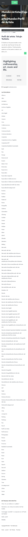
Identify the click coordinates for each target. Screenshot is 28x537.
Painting (3, 417)
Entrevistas (4, 167)
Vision (3, 491)
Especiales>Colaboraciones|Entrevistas (12, 182)
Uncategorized (5, 485)
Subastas (4, 479)
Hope (3, 229)
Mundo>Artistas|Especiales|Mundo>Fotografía (13, 338)
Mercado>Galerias (6, 270)
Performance (5, 432)
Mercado (4, 247)
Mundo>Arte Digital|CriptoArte (9, 311)
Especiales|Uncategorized (8, 188)
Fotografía (4, 205)
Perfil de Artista (5, 429)
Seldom (3, 470)
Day (3, 152)
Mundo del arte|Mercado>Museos (10, 299)
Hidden (3, 226)
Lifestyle (4, 238)
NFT (3, 388)
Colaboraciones (6, 125)
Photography (5, 435)
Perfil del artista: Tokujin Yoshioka (12, 37)
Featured (4, 200)
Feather (3, 197)
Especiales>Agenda (7, 176)
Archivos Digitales (6, 107)
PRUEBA (4, 520)
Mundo (3, 293)
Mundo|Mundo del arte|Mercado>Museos (12, 382)
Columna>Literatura (6, 134)
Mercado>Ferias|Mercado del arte (10, 267)
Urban (3, 488)
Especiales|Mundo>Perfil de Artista (11, 185)
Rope (3, 455)
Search (3, 464)
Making (3, 244)
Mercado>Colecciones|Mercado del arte (12, 264)
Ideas (3, 232)
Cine (3, 122)
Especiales (4, 173)
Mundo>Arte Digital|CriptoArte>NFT (11, 314)
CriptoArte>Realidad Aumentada (10, 146)
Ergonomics (5, 170)
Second (4, 467)
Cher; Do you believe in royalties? (10, 504)
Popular (3, 441)
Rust (3, 458)
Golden (3, 217)
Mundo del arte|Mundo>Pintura (10, 305)
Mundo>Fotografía (6, 370)
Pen (3, 423)
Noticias (4, 394)
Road (3, 453)
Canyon (4, 119)
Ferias (3, 202)
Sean (3, 461)
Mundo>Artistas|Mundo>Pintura (10, 362)
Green (3, 220)
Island (3, 235)
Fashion (3, 194)
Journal (6, 530)
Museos (4, 385)
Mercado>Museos (6, 284)
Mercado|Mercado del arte (9, 287)
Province (4, 444)
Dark (3, 149)
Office (3, 408)
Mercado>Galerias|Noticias (9, 281)
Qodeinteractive (12, 87)
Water (3, 494)
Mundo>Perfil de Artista (8, 376)
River (3, 450)
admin (14, 32)
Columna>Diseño (6, 131)
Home (3, 530)
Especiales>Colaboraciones (9, 179)
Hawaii (3, 223)
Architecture (5, 104)
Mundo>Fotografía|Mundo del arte (10, 373)
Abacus (3, 95)
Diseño (3, 161)
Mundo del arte (5, 296)
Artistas (3, 116)
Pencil (3, 426)
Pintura (3, 438)
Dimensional (5, 158)
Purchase (18, 530)
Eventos (4, 191)
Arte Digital (4, 113)
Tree (3, 482)
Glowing (4, 214)
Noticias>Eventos (6, 397)
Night (3, 391)
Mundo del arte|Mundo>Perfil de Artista (12, 302)
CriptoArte (4, 137)
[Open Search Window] (20, 3)
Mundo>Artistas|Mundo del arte (10, 341)
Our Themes (12, 530)
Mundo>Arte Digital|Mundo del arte (11, 317)
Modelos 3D (5, 290)
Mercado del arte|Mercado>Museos (11, 253)
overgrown (4, 414)
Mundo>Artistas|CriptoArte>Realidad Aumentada (14, 330)
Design (3, 155)
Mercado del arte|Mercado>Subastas (11, 256)
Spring (3, 476)
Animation (4, 101)
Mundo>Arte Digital (6, 308)
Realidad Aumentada (7, 447)
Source (3, 473)
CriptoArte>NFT (6, 143)
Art (2, 110)
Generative (4, 211)
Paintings (4, 420)
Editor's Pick (4, 164)
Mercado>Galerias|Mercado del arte (11, 273)
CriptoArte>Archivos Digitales (9, 140)
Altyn (3, 98)
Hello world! (5, 517)
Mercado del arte (6, 250)
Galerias (4, 208)
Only (3, 411)
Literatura (4, 241)
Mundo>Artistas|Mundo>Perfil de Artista (12, 359)
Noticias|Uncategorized (8, 405)
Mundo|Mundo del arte (7, 379)
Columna (4, 128)
